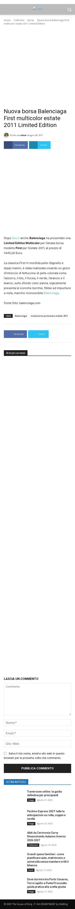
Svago (31, 800)
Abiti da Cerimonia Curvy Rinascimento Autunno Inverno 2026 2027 (46, 836)
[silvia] (7, 135)
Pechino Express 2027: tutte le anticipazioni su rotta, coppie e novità (46, 815)
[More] (56, 145)
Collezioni (19, 20)
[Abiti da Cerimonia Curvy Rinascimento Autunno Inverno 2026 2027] (14, 838)
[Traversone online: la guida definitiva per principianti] (14, 797)
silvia (23, 135)
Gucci (15, 238)
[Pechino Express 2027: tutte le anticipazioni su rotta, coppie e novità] (14, 817)
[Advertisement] (37, 66)
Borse (31, 20)
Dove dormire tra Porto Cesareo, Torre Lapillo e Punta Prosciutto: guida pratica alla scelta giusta (47, 883)
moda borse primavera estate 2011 (49, 315)
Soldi (30, 870)
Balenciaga (51, 293)
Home (7, 20)
